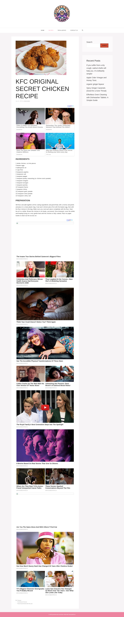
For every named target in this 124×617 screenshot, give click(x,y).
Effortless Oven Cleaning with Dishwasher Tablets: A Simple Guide (97, 97)
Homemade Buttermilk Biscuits (25, 603)
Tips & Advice (62, 30)
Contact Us (74, 30)
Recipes (51, 30)
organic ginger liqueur (95, 84)
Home (42, 30)
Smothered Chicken (22, 602)
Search (89, 42)
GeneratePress (72, 614)
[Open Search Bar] (82, 30)
